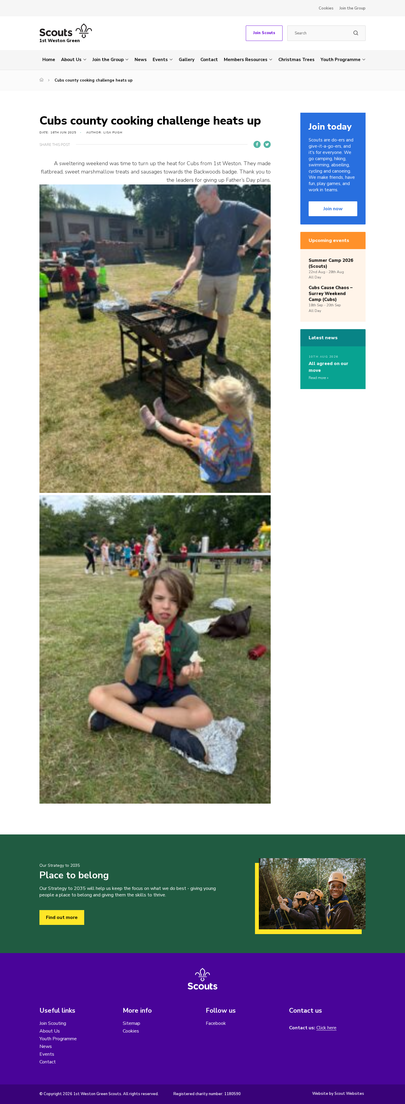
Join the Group (352, 8)
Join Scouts (264, 33)
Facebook (216, 1023)
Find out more (62, 917)
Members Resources (245, 60)
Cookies (326, 8)
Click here (326, 1027)
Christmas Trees (296, 60)
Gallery (186, 60)
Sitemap (131, 1023)
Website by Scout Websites (338, 1093)
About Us (71, 60)
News (141, 60)
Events (160, 60)
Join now (333, 208)
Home (48, 60)
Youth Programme (341, 60)
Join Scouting (52, 1023)
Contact (209, 60)
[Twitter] (267, 144)
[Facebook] (257, 144)
